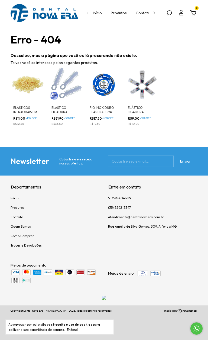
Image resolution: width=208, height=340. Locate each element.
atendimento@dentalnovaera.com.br (136, 217)
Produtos (119, 13)
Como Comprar (22, 236)
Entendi (73, 330)
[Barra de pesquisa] (169, 14)
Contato (143, 13)
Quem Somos (21, 226)
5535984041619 (119, 198)
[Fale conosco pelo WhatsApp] (196, 328)
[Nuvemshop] (180, 311)
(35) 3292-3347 (119, 208)
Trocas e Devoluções (26, 245)
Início (97, 13)
